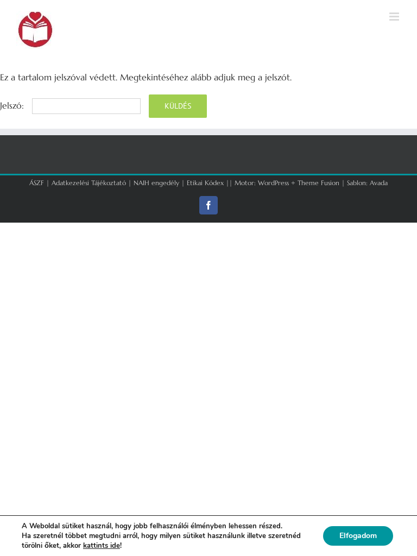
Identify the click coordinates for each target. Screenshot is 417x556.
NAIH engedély (156, 183)
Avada (379, 183)
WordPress (273, 183)
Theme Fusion (318, 183)
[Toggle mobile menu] (395, 16)
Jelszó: (13, 105)
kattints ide (101, 546)
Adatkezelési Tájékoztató (89, 183)
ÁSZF (36, 183)
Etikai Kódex (205, 183)
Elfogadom (358, 535)
